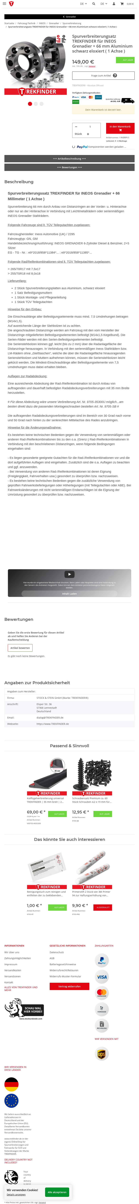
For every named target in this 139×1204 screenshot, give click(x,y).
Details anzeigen (16, 1194)
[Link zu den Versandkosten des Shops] (120, 95)
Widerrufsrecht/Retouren (64, 970)
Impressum (10, 964)
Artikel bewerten (20, 647)
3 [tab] (41, 104)
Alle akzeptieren (57, 1192)
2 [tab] (36, 104)
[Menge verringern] (76, 126)
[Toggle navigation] (4, 2)
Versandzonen (12, 976)
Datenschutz (57, 952)
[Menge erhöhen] (88, 134)
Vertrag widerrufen (69, 986)
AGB (52, 958)
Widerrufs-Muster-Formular (65, 976)
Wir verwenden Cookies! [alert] (22, 1190)
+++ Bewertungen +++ (69, 167)
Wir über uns (11, 952)
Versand (92, 66)
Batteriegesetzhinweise (63, 964)
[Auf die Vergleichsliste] (60, 41)
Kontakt (8, 982)
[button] (94, 3)
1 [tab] (30, 104)
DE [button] (82, 4)
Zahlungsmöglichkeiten (17, 958)
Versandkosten (12, 970)
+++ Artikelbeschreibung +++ (69, 158)
